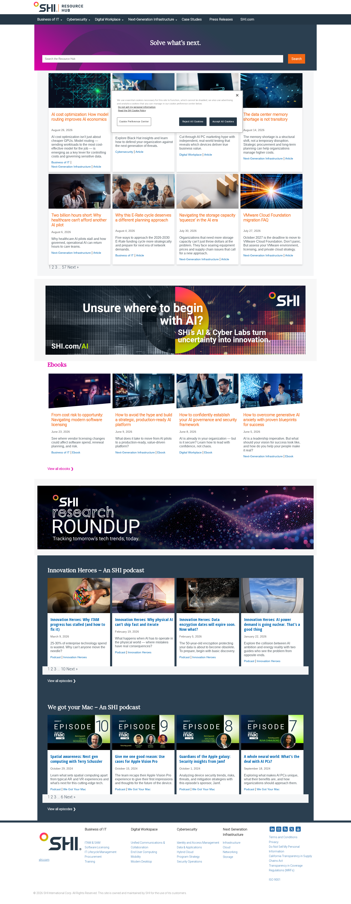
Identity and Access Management (198, 842)
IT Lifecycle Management (100, 852)
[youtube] (298, 829)
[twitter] (291, 829)
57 (64, 267)
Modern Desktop (141, 861)
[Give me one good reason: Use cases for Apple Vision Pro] (143, 732)
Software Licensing (97, 847)
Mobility (136, 856)
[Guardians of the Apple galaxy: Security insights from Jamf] (208, 732)
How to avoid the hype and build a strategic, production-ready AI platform (143, 419)
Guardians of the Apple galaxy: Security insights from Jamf (205, 759)
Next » (73, 267)
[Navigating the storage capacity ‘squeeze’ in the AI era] (207, 191)
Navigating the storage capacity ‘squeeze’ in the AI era (207, 217)
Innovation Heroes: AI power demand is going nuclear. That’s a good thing (272, 624)
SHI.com (247, 19)
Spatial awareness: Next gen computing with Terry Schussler (76, 759)
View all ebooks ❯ (61, 469)
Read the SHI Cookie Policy (132, 110)
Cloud (226, 847)
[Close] (237, 95)
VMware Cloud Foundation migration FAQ (267, 217)
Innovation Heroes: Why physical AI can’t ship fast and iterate (144, 622)
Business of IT (48, 19)
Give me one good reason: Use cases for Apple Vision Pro (140, 759)
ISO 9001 (275, 879)
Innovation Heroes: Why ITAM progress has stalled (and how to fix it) (77, 624)
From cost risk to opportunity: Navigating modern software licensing (77, 419)
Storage (228, 856)
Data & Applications (189, 847)
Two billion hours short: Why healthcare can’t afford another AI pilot (79, 220)
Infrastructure (231, 842)
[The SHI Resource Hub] (58, 7)
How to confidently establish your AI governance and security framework (208, 419)
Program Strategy (188, 856)
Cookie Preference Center (134, 121)
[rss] (285, 829)
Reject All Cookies (192, 121)
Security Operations (189, 861)
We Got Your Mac (74, 789)
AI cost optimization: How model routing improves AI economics (79, 117)
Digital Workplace (107, 19)
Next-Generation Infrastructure (151, 19)
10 (63, 669)
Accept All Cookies (223, 121)
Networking (230, 852)
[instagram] (278, 829)
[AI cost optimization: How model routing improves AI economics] (79, 90)
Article (97, 166)
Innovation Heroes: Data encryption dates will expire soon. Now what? (207, 624)
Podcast (55, 657)
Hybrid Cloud (185, 852)
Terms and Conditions (283, 837)
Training (90, 861)
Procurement (93, 856)
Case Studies (192, 19)
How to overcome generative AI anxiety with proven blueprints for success (271, 419)
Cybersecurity (77, 19)
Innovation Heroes (75, 657)
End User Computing (144, 852)
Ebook (76, 452)
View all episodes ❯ (62, 681)
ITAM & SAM (92, 842)
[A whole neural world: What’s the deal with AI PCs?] (272, 732)
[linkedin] (272, 829)
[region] (177, 111)
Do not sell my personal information (137, 107)
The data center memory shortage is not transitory (265, 117)
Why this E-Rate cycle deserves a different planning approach (143, 217)
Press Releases (221, 19)
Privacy (273, 842)
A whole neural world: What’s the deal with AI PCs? (271, 759)
